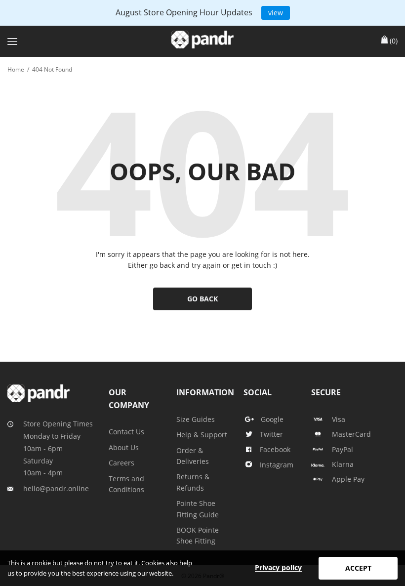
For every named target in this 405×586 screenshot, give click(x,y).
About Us (124, 447)
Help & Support (201, 434)
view (275, 12)
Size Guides (195, 419)
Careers (121, 462)
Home (15, 69)
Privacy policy (278, 567)
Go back (202, 298)
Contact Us (126, 431)
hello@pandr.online (56, 488)
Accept (358, 568)
